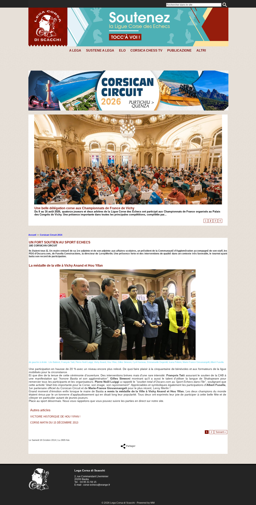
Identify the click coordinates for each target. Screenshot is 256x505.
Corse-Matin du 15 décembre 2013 (54, 422)
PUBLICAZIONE (179, 50)
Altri (201, 50)
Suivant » (221, 432)
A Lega (75, 50)
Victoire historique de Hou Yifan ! (55, 416)
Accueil (32, 235)
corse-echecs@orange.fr (96, 484)
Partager (130, 446)
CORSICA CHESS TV (146, 50)
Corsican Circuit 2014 (51, 235)
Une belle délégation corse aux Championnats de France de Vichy (84, 208)
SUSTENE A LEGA (100, 50)
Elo (122, 50)
